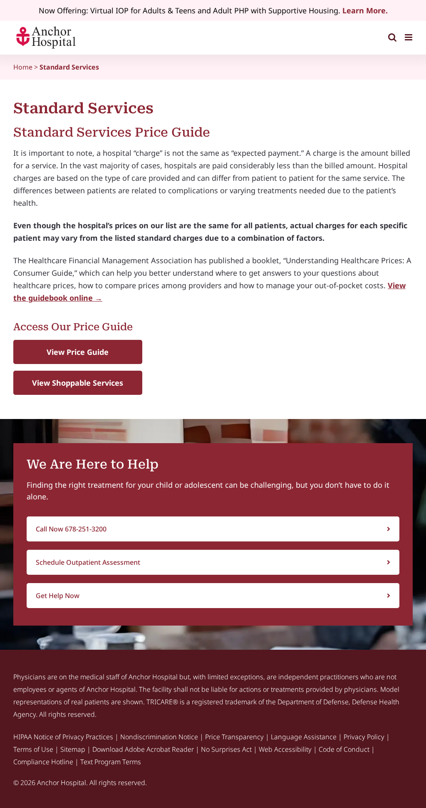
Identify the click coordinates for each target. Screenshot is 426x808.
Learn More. (365, 10)
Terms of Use (33, 749)
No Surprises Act (226, 749)
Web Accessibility (285, 749)
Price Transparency (234, 736)
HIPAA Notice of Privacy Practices (63, 736)
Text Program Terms (110, 761)
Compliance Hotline (43, 761)
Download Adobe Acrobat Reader (143, 749)
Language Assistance (304, 736)
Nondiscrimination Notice (159, 736)
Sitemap (72, 749)
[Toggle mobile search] (392, 37)
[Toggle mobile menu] (409, 37)
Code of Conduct (344, 749)
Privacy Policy (364, 736)
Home (22, 67)
